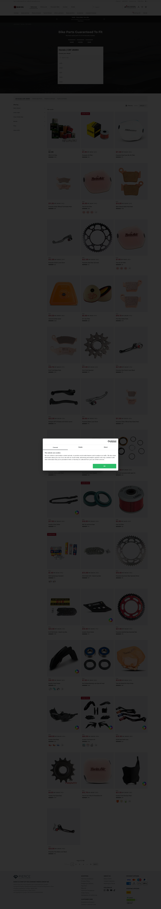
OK (104, 466)
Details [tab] (80, 447)
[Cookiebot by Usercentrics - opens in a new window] (109, 441)
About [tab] (106, 447)
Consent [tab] (55, 447)
